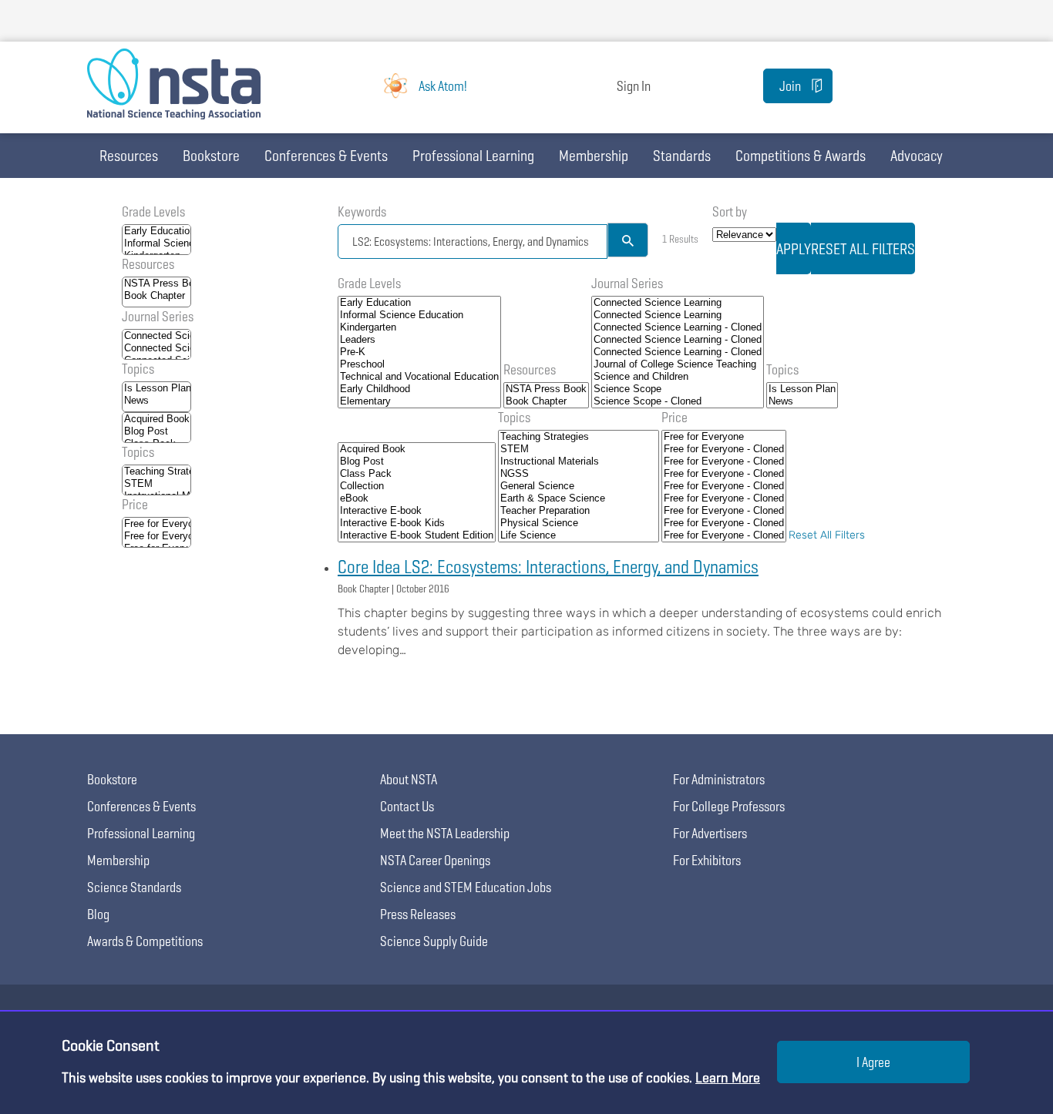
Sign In (634, 86)
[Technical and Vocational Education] (419, 377)
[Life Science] (578, 535)
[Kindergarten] (419, 327)
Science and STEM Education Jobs (465, 887)
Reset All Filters (827, 535)
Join (790, 86)
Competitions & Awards (800, 156)
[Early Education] (156, 231)
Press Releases (418, 914)
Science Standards (134, 887)
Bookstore (211, 156)
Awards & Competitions (145, 941)
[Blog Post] (156, 431)
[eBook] (416, 498)
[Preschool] (419, 364)
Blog (98, 914)
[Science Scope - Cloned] (677, 401)
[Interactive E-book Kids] (416, 523)
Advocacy (916, 156)
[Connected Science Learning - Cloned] (677, 327)
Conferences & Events (326, 156)
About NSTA (408, 779)
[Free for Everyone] (156, 524)
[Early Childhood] (419, 389)
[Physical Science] (578, 523)
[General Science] (578, 486)
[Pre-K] (419, 352)
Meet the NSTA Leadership (445, 833)
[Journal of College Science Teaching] (677, 364)
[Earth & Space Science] (578, 498)
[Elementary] (419, 401)
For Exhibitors (707, 860)
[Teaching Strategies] (156, 471)
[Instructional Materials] (578, 461)
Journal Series (157, 316)
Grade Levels (153, 211)
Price (135, 504)
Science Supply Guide (434, 941)
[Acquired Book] (156, 419)
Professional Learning (473, 156)
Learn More (727, 1077)
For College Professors (729, 806)
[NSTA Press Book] (156, 283)
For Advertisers (710, 833)
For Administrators (719, 779)
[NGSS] (578, 474)
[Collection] (416, 486)
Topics (138, 368)
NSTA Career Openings (435, 860)
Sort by (729, 211)
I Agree (873, 1062)
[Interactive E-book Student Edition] (416, 535)
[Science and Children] (677, 377)
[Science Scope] (677, 389)
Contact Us (407, 806)
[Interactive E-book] (416, 511)
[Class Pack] (416, 474)
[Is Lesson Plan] (156, 388)
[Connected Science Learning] (156, 336)
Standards (682, 156)
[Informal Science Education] (156, 243)
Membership (593, 156)
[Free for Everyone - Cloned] (156, 536)
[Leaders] (419, 340)
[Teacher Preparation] (578, 511)
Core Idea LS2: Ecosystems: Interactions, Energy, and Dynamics (548, 567)
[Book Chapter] (156, 296)
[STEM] (156, 484)
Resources (128, 156)
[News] (156, 400)
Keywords (362, 211)
